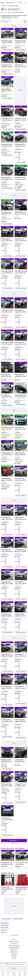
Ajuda (14, 939)
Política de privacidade (14, 945)
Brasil (2, 12)
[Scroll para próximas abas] (26, 919)
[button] (14, 2)
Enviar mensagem (8, 49)
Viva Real (14, 958)
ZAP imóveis (14, 956)
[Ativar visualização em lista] (22, 21)
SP (5, 12)
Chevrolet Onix (4, 925)
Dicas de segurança (14, 941)
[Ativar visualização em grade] (25, 21)
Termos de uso (14, 943)
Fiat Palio (3, 932)
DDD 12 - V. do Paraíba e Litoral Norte (16, 12)
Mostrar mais (15, 935)
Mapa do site (14, 949)
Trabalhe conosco (14, 951)
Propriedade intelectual (14, 947)
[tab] (6, 919)
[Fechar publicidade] (1, 963)
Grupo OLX (14, 954)
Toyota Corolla (4, 927)
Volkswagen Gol (5, 923)
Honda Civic (4, 930)
